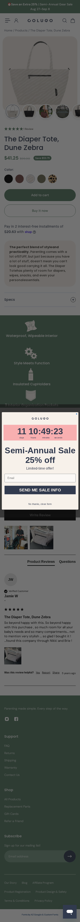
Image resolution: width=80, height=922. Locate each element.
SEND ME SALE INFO (40, 490)
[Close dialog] (76, 414)
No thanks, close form (40, 504)
